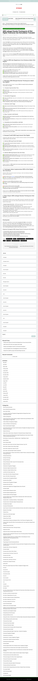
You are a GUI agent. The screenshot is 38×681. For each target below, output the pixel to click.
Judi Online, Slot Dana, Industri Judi (9, 472)
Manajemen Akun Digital (7, 510)
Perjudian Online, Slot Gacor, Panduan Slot (10, 547)
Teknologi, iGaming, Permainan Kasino (9, 665)
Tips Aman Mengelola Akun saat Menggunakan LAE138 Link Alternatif (15, 348)
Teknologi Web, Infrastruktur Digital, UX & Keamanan (11, 663)
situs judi (4, 567)
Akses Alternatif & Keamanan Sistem (9, 409)
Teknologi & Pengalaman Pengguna (9, 633)
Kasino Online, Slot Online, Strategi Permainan (10, 474)
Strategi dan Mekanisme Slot (8, 614)
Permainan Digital (6, 549)
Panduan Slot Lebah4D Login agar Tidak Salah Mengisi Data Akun (14, 350)
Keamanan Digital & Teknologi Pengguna (10, 494)
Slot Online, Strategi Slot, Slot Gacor (9, 601)
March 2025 (5, 391)
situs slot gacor (5, 269)
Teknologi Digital (6, 643)
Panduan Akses (5, 512)
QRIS (4, 240)
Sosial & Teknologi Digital (7, 603)
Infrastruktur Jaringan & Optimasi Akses (9, 470)
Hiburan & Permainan (6, 463)
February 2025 (5, 393)
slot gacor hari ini (6, 261)
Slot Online (5, 588)
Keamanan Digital (6, 488)
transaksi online (23, 240)
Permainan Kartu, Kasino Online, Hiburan (9, 551)
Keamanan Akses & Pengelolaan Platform (10, 478)
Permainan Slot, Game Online (8, 557)
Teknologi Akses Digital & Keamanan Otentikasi (11, 639)
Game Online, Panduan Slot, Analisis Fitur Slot (10, 448)
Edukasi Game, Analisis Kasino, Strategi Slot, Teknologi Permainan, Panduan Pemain (17, 433)
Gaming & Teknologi (6, 459)
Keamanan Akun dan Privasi (7, 484)
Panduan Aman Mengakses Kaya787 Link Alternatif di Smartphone (14, 346)
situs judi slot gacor (6, 571)
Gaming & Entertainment (7, 455)
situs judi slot (5, 569)
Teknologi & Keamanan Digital (8, 629)
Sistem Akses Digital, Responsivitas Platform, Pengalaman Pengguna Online (15, 565)
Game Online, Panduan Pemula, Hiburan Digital (11, 446)
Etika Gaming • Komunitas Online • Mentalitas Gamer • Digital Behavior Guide (16, 438)
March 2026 (5, 366)
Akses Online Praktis (6, 411)
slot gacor (5, 257)
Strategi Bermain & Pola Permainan (9, 612)
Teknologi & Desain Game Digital (8, 623)
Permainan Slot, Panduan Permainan (9, 561)
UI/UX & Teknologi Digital (7, 671)
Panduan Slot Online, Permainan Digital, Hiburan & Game (12, 531)
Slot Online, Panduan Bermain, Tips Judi (9, 595)
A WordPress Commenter (7, 356)
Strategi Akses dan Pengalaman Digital (9, 610)
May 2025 (4, 387)
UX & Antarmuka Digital (7, 675)
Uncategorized (5, 673)
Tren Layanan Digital (6, 669)
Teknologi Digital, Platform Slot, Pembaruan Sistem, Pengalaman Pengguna (15, 645)
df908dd (5, 34)
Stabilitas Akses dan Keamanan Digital (9, 605)
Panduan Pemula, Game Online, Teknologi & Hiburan (11, 527)
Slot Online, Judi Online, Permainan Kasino (10, 593)
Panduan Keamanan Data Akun (8, 525)
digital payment (9, 238)
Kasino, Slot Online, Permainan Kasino (9, 476)
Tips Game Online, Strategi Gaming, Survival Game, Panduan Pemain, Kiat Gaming (16, 667)
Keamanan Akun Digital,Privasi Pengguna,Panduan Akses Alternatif (14, 486)
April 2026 (5, 364)
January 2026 (5, 370)
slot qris (13, 176)
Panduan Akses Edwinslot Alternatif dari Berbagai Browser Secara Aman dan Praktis (17, 342)
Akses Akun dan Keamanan (7, 407)
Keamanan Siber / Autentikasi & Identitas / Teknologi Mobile (13, 499)
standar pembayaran (15, 240)
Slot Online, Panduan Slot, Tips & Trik (9, 599)
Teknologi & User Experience (8, 635)
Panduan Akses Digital (7, 516)
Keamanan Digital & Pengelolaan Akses (9, 492)
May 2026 (4, 362)
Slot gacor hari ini (6, 281)
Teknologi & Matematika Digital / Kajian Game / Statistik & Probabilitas (15, 631)
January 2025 (5, 395)
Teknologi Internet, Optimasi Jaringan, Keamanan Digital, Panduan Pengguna (15, 652)
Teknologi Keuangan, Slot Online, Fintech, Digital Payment (14, 28)
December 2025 (5, 372)
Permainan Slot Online (7, 555)
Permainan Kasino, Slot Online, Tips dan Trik (10, 553)
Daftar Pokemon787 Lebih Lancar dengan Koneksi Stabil (20, 18)
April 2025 (5, 389)
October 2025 (5, 376)
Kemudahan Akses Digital (7, 503)
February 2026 (5, 368)
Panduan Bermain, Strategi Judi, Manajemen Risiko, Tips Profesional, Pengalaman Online (17, 520)
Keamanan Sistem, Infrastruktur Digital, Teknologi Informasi (13, 501)
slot (4, 318)
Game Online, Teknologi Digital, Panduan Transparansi (12, 450)
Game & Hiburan (6, 440)
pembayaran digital (29, 238)
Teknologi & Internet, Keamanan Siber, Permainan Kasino (12, 627)
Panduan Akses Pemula (7, 518)
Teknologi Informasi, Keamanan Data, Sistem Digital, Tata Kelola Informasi (15, 647)
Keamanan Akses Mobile (7, 480)
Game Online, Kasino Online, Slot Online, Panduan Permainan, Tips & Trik (15, 444)
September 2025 (6, 378)
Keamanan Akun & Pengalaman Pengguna (10, 482)
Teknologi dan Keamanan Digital (8, 641)
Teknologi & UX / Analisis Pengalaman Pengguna (11, 637)
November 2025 (5, 374)
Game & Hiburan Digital (7, 442)
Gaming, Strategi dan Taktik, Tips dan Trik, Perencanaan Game (13, 461)
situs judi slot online (6, 573)
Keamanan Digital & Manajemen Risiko (9, 490)
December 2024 (5, 397)
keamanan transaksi (21, 238)
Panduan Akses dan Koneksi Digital (9, 514)
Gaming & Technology (6, 457)
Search (4, 334)
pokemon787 (5, 563)
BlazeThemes (29, 679)
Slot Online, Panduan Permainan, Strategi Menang (11, 597)
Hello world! (15, 356)
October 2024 (5, 401)
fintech (15, 238)
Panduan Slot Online (6, 529)
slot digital (8, 240)
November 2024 (5, 399)
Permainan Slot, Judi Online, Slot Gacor (9, 559)
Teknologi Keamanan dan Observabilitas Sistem (11, 654)
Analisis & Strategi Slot (7, 416)
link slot (4, 273)
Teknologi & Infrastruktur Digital (8, 625)
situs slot (4, 289)
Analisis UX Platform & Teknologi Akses (9, 423)
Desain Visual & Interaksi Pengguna (9, 425)
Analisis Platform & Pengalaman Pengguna (10, 421)
